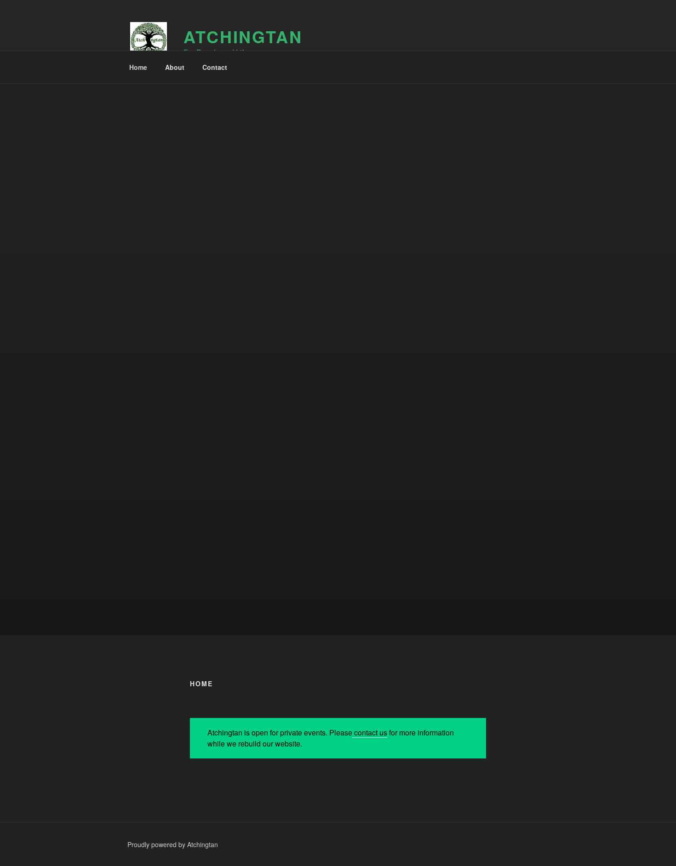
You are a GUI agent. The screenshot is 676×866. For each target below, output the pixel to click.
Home (138, 67)
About (174, 67)
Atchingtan (243, 36)
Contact (214, 67)
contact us (369, 732)
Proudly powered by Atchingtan (172, 844)
